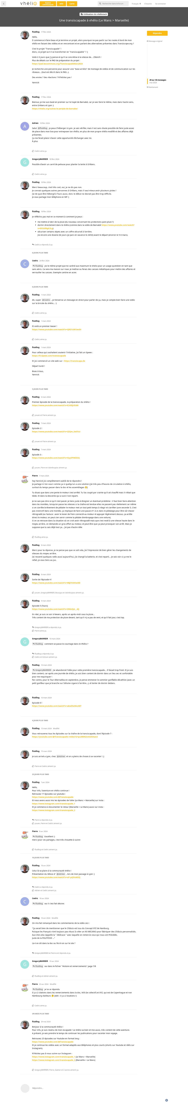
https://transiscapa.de (74, 361)
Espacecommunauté (47, 4)
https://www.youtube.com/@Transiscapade (52, 797)
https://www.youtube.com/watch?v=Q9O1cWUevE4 (56, 329)
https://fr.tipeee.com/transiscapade (49, 355)
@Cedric (46, 300)
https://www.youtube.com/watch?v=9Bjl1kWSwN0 (56, 583)
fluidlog (39, 266)
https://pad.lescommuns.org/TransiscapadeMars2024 (57, 63)
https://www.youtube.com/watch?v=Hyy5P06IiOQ (56, 457)
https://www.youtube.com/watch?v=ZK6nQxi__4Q (55, 609)
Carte (72, 3)
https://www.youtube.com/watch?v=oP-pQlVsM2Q (56, 877)
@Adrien (61, 756)
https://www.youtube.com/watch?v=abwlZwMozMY (56, 706)
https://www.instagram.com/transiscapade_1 (53, 803)
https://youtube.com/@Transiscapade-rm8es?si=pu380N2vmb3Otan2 (65, 736)
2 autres (66, 1070)
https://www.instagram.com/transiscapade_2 (53, 810)
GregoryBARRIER (43, 670)
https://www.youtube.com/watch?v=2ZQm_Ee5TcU (56, 431)
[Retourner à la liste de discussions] (3, 3)
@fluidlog (42, 128)
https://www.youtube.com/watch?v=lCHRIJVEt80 (55, 405)
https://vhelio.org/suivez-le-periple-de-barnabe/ (55, 108)
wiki (61, 3)
